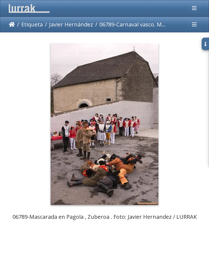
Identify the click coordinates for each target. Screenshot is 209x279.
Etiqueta (32, 24)
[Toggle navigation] (194, 8)
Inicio (12, 24)
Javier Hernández (71, 24)
